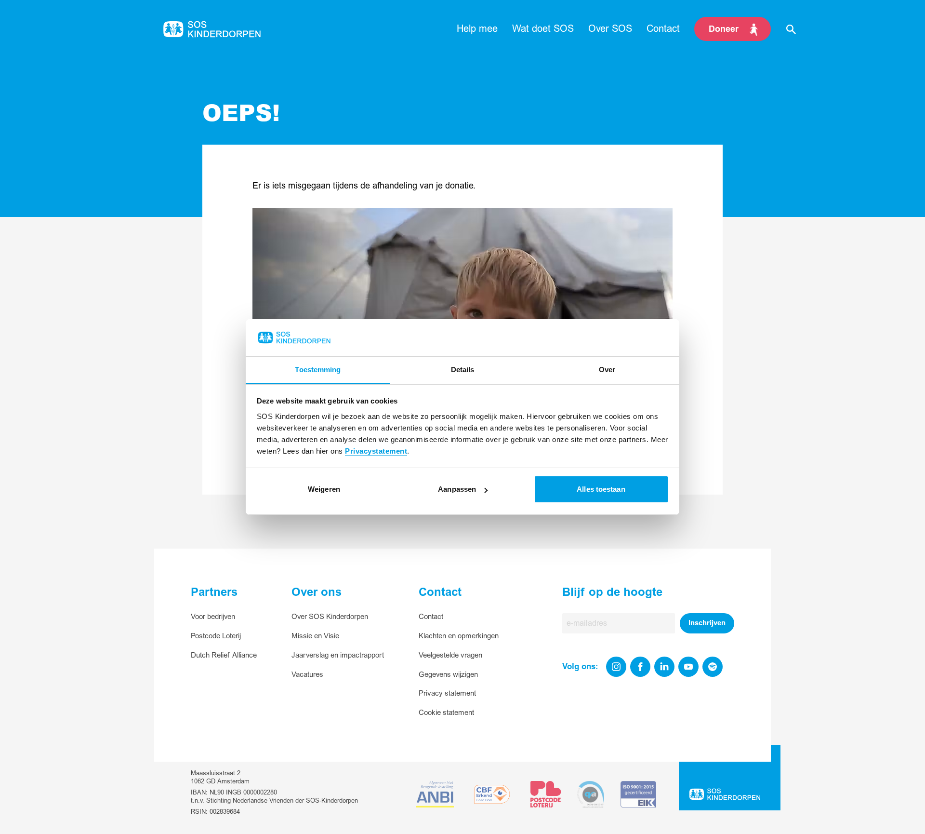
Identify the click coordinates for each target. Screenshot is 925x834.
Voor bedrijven (213, 616)
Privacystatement (376, 451)
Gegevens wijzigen (448, 674)
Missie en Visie (315, 636)
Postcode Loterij (216, 636)
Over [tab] (607, 369)
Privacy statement (447, 693)
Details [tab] (463, 369)
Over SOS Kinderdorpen (329, 616)
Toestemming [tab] (318, 369)
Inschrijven (707, 623)
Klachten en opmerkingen (459, 636)
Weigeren (324, 489)
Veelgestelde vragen (450, 655)
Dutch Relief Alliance (224, 655)
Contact (431, 616)
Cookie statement (446, 712)
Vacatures (307, 674)
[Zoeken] (791, 29)
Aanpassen (457, 489)
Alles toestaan (601, 489)
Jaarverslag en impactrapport (337, 655)
